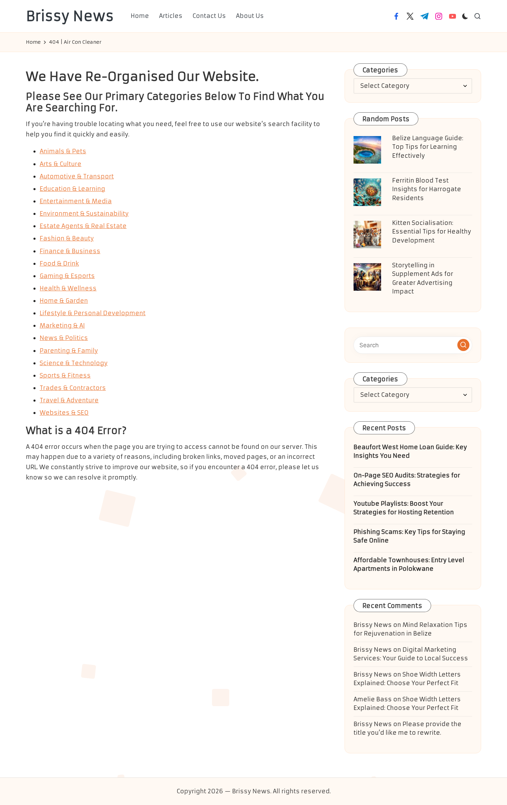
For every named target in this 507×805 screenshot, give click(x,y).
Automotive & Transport (77, 176)
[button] (463, 345)
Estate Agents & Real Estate (83, 226)
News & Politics (64, 338)
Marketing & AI (62, 325)
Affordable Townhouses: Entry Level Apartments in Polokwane (409, 564)
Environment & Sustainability (84, 213)
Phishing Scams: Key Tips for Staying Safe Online (409, 536)
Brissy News (70, 16)
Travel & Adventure (69, 400)
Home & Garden (64, 301)
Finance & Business (70, 251)
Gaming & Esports (67, 276)
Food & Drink (59, 263)
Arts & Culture (60, 164)
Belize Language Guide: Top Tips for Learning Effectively (427, 146)
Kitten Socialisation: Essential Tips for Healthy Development (431, 231)
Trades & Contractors (73, 388)
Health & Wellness (68, 288)
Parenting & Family (69, 350)
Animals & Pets (63, 151)
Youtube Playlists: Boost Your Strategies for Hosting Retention (404, 508)
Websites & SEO (64, 412)
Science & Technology (74, 363)
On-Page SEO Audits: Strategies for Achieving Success (407, 480)
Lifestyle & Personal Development (93, 313)
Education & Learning (72, 189)
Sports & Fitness (65, 375)
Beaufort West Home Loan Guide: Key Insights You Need (410, 451)
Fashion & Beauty (67, 238)
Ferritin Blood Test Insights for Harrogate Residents (426, 189)
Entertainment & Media (76, 201)
